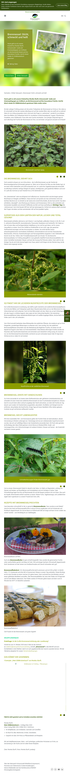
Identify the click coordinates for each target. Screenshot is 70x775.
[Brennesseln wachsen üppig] (35, 145)
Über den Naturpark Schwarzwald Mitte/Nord (18, 763)
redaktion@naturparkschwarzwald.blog (18, 647)
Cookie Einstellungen (27, 766)
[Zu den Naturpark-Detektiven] (67, 313)
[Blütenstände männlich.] (35, 270)
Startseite (7, 93)
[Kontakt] (67, 319)
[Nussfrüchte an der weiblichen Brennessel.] (35, 362)
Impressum (35, 763)
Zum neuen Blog (62, 5)
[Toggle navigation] (5, 16)
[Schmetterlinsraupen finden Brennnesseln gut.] (35, 455)
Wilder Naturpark (22, 75)
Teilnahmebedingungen (30, 651)
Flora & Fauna (9, 75)
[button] (13, 64)
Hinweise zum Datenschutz (12, 766)
